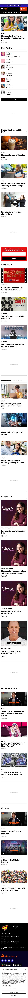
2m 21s (4, 616)
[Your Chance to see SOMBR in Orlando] (14, 304)
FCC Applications (14, 941)
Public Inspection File (5, 941)
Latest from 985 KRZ (10, 381)
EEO (12, 938)
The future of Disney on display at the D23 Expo (11, 773)
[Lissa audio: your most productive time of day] (14, 391)
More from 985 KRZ (9, 688)
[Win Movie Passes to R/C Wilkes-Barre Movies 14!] (14, 275)
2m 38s (4, 536)
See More (14, 99)
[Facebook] (2, 933)
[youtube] (9, 960)
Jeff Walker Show (6, 648)
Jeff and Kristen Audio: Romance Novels (11, 652)
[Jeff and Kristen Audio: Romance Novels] (14, 633)
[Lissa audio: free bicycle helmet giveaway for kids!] (14, 448)
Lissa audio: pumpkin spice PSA (13, 156)
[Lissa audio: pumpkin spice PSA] (14, 143)
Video (3, 808)
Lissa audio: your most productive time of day (11, 404)
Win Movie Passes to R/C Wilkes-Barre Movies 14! (12, 288)
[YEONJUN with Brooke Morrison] (14, 819)
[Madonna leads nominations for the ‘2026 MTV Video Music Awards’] (14, 729)
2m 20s (4, 656)
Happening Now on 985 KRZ (11, 131)
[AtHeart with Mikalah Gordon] (14, 847)
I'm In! (14, 258)
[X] (5, 933)
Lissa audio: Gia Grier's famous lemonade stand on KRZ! (13, 38)
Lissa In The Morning (7, 528)
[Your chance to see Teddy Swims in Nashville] (14, 332)
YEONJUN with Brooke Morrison (11, 832)
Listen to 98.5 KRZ (5, 936)
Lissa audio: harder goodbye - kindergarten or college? (13, 184)
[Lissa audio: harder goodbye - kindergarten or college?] (14, 171)
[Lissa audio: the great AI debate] (14, 420)
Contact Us (3, 938)
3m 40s (4, 576)
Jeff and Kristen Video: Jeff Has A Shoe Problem (13, 889)
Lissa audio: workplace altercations (11, 213)
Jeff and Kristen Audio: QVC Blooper (14, 5)
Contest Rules (4, 944)
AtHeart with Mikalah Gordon (10, 861)
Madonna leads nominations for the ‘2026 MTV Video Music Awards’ (13, 744)
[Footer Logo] (14, 956)
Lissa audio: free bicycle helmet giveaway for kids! (12, 461)
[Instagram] (9, 933)
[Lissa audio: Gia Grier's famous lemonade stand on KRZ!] (14, 23)
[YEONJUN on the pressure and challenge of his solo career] (14, 699)
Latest (3, 33)
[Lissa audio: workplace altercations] (14, 199)
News (2, 708)
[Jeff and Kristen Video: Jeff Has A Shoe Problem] (14, 876)
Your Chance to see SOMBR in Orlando (13, 317)
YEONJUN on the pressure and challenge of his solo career (12, 713)
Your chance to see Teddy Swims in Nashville (12, 345)
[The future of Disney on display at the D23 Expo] (14, 760)
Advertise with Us (14, 944)
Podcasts (5, 497)
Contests (5, 265)
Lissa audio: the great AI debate (11, 433)
